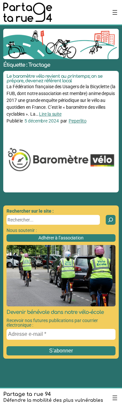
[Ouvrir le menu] (115, 12)
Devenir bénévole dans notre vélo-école (55, 312)
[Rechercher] (110, 220)
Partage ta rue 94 (27, 394)
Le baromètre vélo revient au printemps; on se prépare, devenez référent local (54, 78)
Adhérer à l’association (61, 237)
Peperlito (77, 120)
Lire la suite (50, 114)
